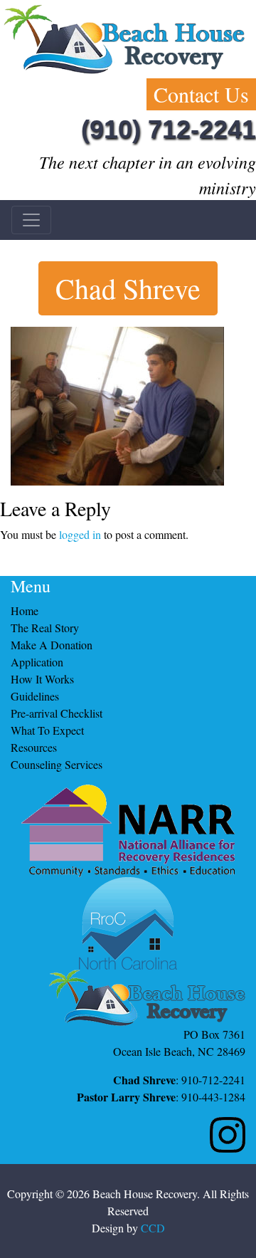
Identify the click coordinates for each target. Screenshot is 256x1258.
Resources (34, 747)
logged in (80, 534)
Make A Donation (51, 644)
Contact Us (201, 94)
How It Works (42, 678)
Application (37, 661)
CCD (153, 1227)
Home (24, 610)
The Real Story (45, 627)
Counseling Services (56, 764)
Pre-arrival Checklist (56, 713)
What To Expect (47, 730)
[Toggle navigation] (31, 220)
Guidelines (35, 695)
